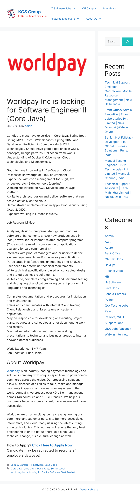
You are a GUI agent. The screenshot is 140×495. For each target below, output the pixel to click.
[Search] (127, 41)
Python (109, 299)
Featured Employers (63, 18)
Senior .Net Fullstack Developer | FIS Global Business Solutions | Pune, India (119, 146)
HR (107, 276)
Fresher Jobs (114, 270)
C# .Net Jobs (114, 259)
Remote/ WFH (114, 317)
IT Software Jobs (61, 8)
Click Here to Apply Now (52, 445)
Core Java (17, 468)
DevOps (110, 265)
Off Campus (89, 8)
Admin (109, 236)
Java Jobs (51, 464)
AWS (108, 241)
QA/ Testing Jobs (116, 305)
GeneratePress (89, 489)
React (109, 311)
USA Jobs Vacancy (118, 328)
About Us (91, 18)
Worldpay (13, 371)
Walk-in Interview (116, 334)
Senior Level (58, 468)
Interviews (109, 8)
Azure (109, 247)
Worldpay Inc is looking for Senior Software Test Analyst (43, 472)
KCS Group (29, 11)
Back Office (113, 253)
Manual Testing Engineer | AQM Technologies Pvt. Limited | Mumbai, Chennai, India (117, 169)
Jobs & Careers (20, 464)
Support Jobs (114, 323)
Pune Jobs (43, 468)
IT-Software (37, 464)
